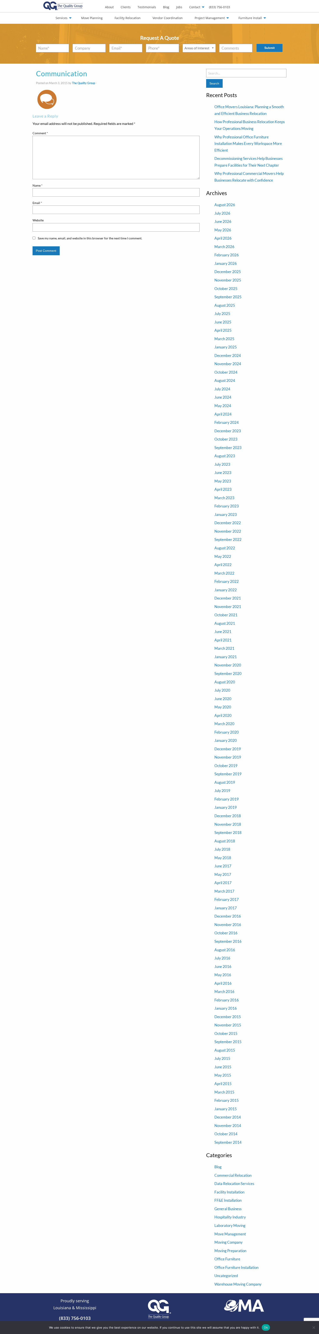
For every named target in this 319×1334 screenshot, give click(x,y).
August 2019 (224, 782)
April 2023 (223, 489)
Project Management (210, 18)
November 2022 (227, 531)
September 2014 (228, 1142)
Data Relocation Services (234, 1183)
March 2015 (224, 1092)
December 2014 (227, 1117)
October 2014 (225, 1134)
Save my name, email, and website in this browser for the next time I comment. (90, 238)
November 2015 (227, 1025)
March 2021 (224, 648)
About (109, 7)
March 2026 (224, 246)
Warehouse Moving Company (237, 1284)
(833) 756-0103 (219, 7)
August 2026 (224, 204)
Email (37, 203)
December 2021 (227, 598)
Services (61, 18)
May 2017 (222, 874)
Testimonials (147, 7)
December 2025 (227, 271)
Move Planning (92, 18)
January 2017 (225, 908)
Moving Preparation (230, 1250)
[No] (313, 1327)
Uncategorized (226, 1275)
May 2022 (222, 556)
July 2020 (222, 690)
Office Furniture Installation (236, 1267)
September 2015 (228, 1041)
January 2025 (225, 347)
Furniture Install (250, 18)
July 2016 (222, 958)
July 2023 (222, 464)
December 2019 (227, 749)
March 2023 (224, 497)
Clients (126, 7)
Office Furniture (227, 1259)
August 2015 (224, 1050)
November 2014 (227, 1125)
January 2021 (225, 657)
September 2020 (228, 673)
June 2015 (222, 1067)
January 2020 (225, 740)
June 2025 (222, 322)
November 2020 (227, 665)
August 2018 (224, 841)
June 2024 (222, 397)
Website (38, 220)
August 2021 (224, 623)
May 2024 (222, 405)
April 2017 (223, 882)
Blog (166, 7)
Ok (266, 1327)
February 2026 (226, 255)
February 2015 (226, 1100)
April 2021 (223, 640)
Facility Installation (229, 1192)
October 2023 (225, 439)
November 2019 (227, 757)
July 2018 (222, 849)
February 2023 (226, 506)
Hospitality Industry (230, 1217)
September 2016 (228, 941)
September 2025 (228, 297)
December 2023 (227, 431)
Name (38, 185)
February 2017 (226, 899)
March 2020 (224, 723)
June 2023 (222, 472)
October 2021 (225, 615)
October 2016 (225, 933)
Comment (40, 133)
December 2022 (227, 522)
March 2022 (224, 573)
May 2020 (222, 707)
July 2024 (222, 389)
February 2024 (226, 422)
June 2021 (222, 631)
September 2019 (228, 774)
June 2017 (222, 866)
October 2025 (225, 288)
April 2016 (223, 983)
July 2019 (222, 790)
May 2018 (222, 857)
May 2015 (222, 1075)
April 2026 (223, 238)
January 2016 (225, 1008)
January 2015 (225, 1109)
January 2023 (225, 514)
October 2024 (225, 372)
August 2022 (224, 548)
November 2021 (227, 606)
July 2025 (222, 313)
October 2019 (225, 765)
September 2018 (228, 832)
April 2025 (223, 330)
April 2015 (223, 1083)
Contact (194, 7)
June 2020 (222, 698)
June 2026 (222, 221)
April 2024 (223, 414)
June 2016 (222, 966)
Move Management (230, 1234)
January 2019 (225, 807)
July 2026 (222, 213)
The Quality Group (83, 83)
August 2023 (224, 456)
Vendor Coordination (168, 18)
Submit (269, 48)
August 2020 (224, 682)
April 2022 (223, 564)
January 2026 (225, 263)
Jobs (179, 7)
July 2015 (222, 1058)
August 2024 (224, 380)
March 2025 (224, 338)
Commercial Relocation (233, 1175)
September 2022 (228, 539)
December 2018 (227, 816)
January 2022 (225, 590)
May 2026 (222, 230)
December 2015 (227, 1016)
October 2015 (225, 1033)
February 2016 (226, 1000)
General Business (228, 1208)
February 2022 (226, 581)
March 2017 (224, 891)
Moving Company (228, 1242)
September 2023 (228, 447)
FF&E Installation (228, 1200)
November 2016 (227, 924)
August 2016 (224, 950)
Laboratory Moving (229, 1225)
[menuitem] (109, 7)
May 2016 (222, 975)
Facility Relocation (128, 18)
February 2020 (226, 732)
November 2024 (227, 363)
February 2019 (226, 799)
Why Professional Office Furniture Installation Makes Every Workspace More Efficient (248, 143)
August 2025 (224, 305)
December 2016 (227, 916)
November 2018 (227, 824)
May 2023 (222, 481)
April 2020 (223, 715)
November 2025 (227, 280)
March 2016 (224, 991)
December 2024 (227, 355)
